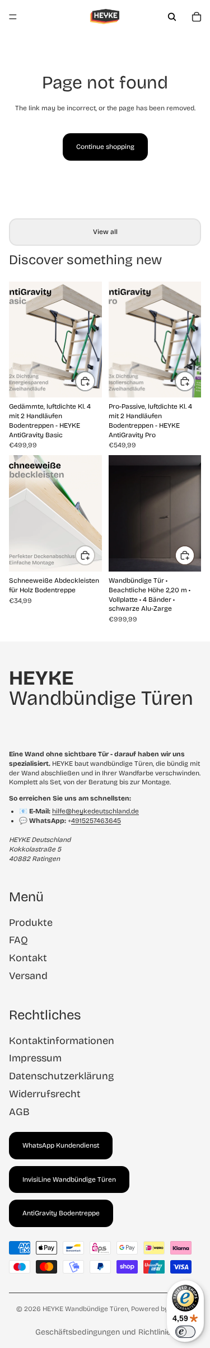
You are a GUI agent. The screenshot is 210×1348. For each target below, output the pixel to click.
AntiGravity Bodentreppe (61, 1213)
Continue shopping (105, 147)
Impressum (35, 1058)
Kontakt (28, 958)
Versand (28, 976)
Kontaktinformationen (61, 1041)
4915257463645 (96, 821)
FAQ (18, 940)
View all (105, 232)
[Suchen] (172, 16)
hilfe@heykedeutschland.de (95, 811)
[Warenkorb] (196, 16)
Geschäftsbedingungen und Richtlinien (105, 1332)
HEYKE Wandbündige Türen (85, 1309)
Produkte (31, 922)
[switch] (185, 1332)
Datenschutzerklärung (61, 1076)
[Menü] (13, 17)
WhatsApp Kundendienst (60, 1145)
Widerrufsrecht (45, 1094)
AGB (19, 1112)
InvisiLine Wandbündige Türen (69, 1179)
